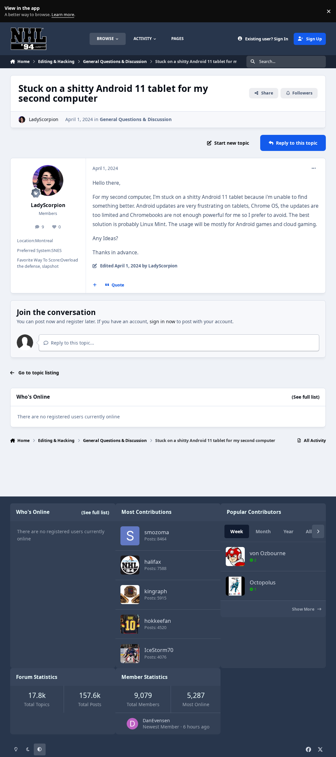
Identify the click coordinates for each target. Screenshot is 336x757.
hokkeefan (157, 620)
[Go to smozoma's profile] (129, 535)
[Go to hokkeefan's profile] (129, 624)
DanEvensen (156, 720)
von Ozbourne (267, 553)
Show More (303, 609)
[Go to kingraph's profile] (129, 594)
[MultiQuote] (94, 285)
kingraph (155, 591)
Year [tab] (288, 531)
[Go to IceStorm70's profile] (129, 653)
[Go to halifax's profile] (129, 565)
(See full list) (306, 397)
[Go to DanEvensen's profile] (132, 723)
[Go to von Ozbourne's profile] (235, 556)
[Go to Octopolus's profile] (235, 586)
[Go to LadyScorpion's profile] (21, 119)
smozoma (156, 532)
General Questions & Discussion (136, 119)
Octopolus (263, 582)
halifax (152, 561)
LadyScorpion (43, 119)
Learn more (12, 11)
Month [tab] (263, 531)
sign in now (162, 321)
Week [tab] (236, 531)
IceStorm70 (158, 650)
